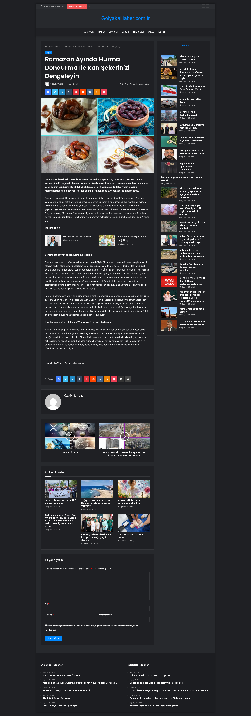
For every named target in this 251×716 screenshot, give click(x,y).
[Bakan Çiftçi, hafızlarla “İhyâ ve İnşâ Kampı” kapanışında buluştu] (169, 240)
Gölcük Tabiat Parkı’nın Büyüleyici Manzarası (191, 139)
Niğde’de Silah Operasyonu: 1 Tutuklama (186, 166)
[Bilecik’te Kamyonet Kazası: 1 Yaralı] (169, 60)
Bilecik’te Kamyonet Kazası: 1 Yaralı (190, 58)
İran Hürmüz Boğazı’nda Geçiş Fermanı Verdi (109, 6)
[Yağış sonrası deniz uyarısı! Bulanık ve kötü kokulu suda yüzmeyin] (97, 489)
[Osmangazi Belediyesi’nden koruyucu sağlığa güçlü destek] (97, 523)
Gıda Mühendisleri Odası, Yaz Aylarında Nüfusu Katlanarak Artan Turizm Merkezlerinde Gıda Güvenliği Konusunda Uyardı (60, 521)
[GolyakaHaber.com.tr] (125, 18)
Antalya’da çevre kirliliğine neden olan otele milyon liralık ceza (192, 253)
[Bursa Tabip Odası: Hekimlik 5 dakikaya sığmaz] (61, 489)
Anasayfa (89, 32)
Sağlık (125, 32)
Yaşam (151, 32)
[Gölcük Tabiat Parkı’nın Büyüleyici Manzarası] (169, 141)
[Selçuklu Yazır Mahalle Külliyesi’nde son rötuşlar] (169, 268)
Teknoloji (138, 32)
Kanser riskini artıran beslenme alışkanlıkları (130, 501)
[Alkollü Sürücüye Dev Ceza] (169, 103)
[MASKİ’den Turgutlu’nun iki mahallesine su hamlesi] (169, 226)
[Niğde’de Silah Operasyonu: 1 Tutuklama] (169, 167)
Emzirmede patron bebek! (77, 236)
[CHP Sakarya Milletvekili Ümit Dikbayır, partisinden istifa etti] (169, 281)
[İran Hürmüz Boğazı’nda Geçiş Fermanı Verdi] (169, 90)
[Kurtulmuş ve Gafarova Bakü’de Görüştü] (169, 128)
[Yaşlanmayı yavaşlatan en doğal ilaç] (107, 240)
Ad (47, 604)
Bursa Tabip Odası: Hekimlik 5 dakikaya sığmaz (60, 501)
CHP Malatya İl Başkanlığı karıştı (188, 113)
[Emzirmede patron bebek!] (53, 240)
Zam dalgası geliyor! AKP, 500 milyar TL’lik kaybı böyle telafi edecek (190, 210)
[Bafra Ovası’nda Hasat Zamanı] (169, 312)
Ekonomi (113, 32)
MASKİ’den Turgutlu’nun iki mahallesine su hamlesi (192, 225)
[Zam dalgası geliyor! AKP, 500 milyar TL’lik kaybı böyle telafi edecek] (169, 209)
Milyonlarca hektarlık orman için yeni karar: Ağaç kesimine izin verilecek (190, 193)
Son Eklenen (183, 45)
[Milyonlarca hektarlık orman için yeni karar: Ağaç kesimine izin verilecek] (169, 192)
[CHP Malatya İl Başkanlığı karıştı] (169, 115)
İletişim (162, 32)
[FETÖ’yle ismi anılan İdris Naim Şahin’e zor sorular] (169, 325)
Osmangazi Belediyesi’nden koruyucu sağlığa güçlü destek (96, 537)
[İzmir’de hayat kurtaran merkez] (134, 523)
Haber (101, 32)
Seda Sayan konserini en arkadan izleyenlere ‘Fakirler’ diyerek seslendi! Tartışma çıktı (192, 296)
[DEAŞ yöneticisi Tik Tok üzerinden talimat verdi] (169, 154)
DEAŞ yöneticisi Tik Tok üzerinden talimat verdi (191, 152)
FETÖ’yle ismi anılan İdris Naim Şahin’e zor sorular (192, 323)
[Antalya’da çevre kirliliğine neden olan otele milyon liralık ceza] (169, 254)
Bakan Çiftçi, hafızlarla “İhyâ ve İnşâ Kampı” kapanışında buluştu (191, 239)
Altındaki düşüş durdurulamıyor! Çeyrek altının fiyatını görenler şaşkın (192, 74)
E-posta (49, 615)
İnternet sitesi (105, 615)
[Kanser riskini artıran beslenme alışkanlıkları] (134, 489)
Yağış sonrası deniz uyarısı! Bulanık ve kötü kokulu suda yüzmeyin (96, 503)
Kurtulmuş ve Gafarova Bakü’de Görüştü (191, 126)
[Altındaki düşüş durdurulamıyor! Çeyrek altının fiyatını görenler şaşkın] (169, 73)
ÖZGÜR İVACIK (56, 84)
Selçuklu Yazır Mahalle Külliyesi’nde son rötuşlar (191, 267)
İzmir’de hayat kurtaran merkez (130, 536)
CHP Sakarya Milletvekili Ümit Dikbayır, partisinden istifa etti (192, 280)
